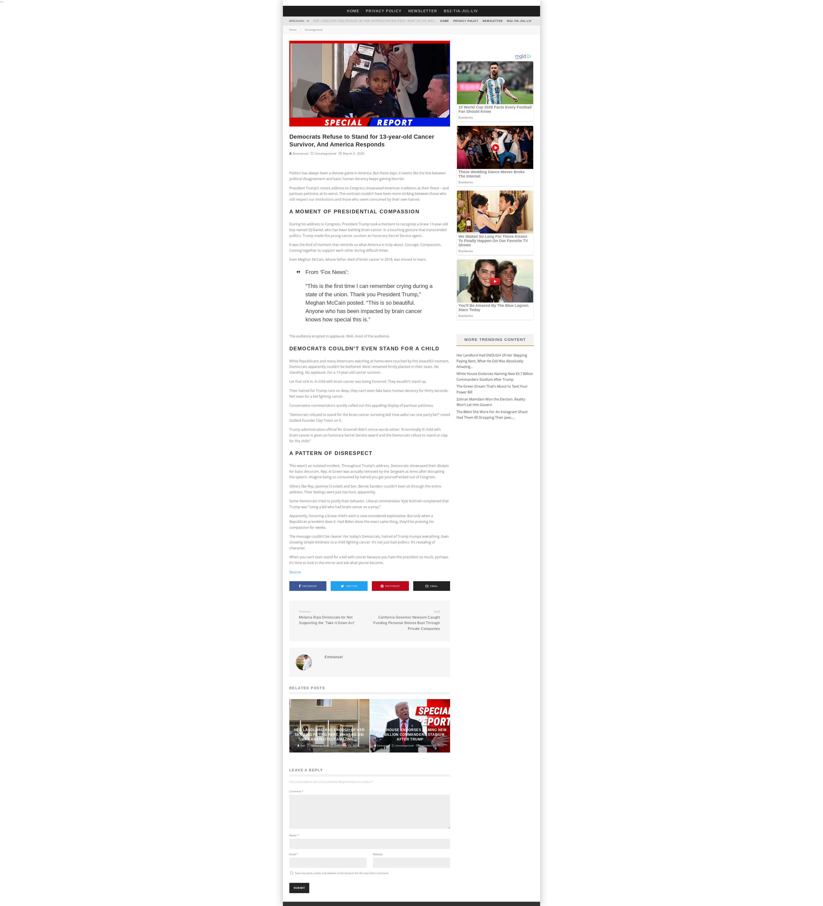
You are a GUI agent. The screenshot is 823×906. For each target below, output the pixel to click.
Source (295, 572)
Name (294, 835)
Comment (296, 791)
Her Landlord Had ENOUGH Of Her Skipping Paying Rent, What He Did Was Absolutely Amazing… (392, 21)
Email (293, 854)
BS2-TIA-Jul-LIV (461, 11)
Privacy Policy (384, 11)
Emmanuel (300, 153)
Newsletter (422, 11)
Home (353, 11)
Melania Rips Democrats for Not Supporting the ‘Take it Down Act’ (327, 617)
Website (378, 854)
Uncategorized (325, 153)
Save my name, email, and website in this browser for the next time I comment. (342, 873)
